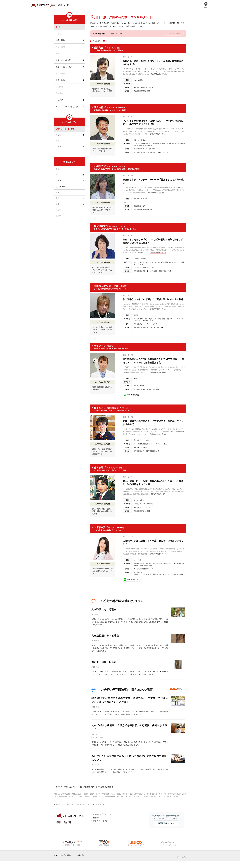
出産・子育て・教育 (64, 67)
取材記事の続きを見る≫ (159, 74)
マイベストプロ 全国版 (63, 855)
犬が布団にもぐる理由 (104, 609)
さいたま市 (60, 186)
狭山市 (58, 204)
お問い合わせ (81, 855)
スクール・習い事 (63, 60)
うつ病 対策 (98, 737)
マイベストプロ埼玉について (103, 814)
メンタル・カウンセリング (67, 107)
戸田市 (58, 147)
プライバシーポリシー (101, 821)
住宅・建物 (60, 40)
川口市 (58, 135)
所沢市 (58, 198)
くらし (58, 33)
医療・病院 (60, 80)
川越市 (58, 192)
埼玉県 (58, 129)
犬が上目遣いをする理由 (105, 635)
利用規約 (96, 818)
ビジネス (59, 100)
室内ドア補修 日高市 (104, 662)
